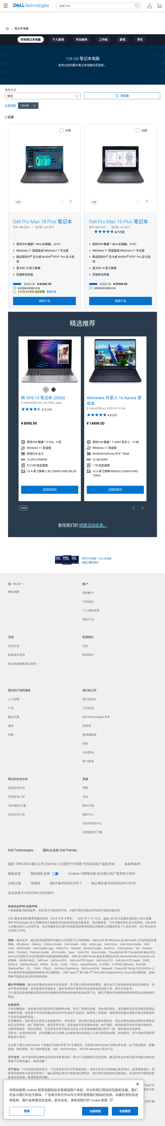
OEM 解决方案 (17, 805)
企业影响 (88, 752)
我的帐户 (88, 592)
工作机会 (88, 708)
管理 (27, 1111)
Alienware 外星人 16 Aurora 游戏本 (114, 400)
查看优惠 (51, 291)
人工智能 (13, 699)
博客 (85, 787)
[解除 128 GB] (34, 105)
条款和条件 (133, 864)
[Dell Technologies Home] (31, 6)
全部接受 (125, 1111)
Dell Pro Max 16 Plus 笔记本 (118, 222)
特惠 (11, 734)
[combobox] (98, 6)
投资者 (86, 725)
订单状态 (88, 601)
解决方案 (13, 716)
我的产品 (88, 619)
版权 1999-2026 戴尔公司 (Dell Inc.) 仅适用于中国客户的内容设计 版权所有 (61, 864)
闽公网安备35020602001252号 (113, 883)
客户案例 (88, 761)
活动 (85, 796)
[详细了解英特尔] (67, 559)
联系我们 (88, 654)
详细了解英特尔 (90, 562)
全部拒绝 (95, 1111)
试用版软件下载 (92, 832)
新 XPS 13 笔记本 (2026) (43, 397)
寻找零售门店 (16, 796)
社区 (85, 646)
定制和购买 (50, 489)
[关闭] (137, 1084)
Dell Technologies (20, 850)
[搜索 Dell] (137, 6)
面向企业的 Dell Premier (60, 850)
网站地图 (13, 591)
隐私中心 (88, 814)
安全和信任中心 (92, 823)
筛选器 (124, 95)
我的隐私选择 (41, 873)
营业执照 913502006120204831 (31, 893)
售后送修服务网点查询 (22, 663)
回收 (85, 743)
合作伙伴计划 (16, 814)
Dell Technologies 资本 (96, 716)
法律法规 (14, 883)
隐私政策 (14, 873)
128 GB (24, 105)
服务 (11, 725)
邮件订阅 (88, 805)
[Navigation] (5, 5)
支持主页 (13, 646)
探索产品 (44, 301)
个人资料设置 (90, 610)
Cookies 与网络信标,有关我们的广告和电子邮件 (101, 873)
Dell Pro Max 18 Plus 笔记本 (42, 222)
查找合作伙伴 (16, 787)
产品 (11, 708)
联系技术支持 (16, 654)
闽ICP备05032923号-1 (65, 883)
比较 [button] (68, 130)
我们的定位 (89, 699)
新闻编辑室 (89, 734)
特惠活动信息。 (93, 525)
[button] (150, 6)
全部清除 (10, 106)
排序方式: (11, 89)
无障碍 (35, 883)
